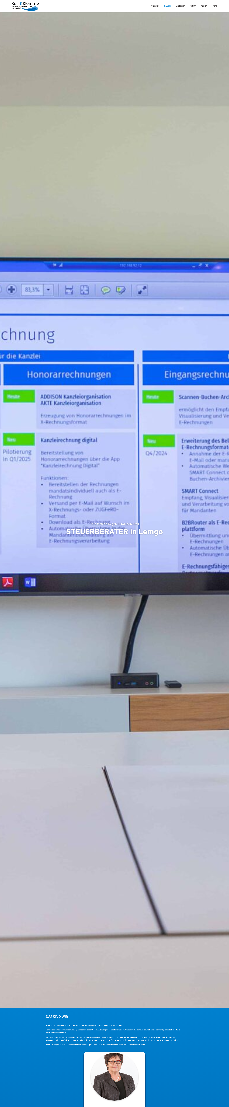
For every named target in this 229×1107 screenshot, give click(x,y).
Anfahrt (193, 6)
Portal (215, 6)
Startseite (155, 6)
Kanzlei (167, 6)
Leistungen (180, 6)
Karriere (204, 6)
